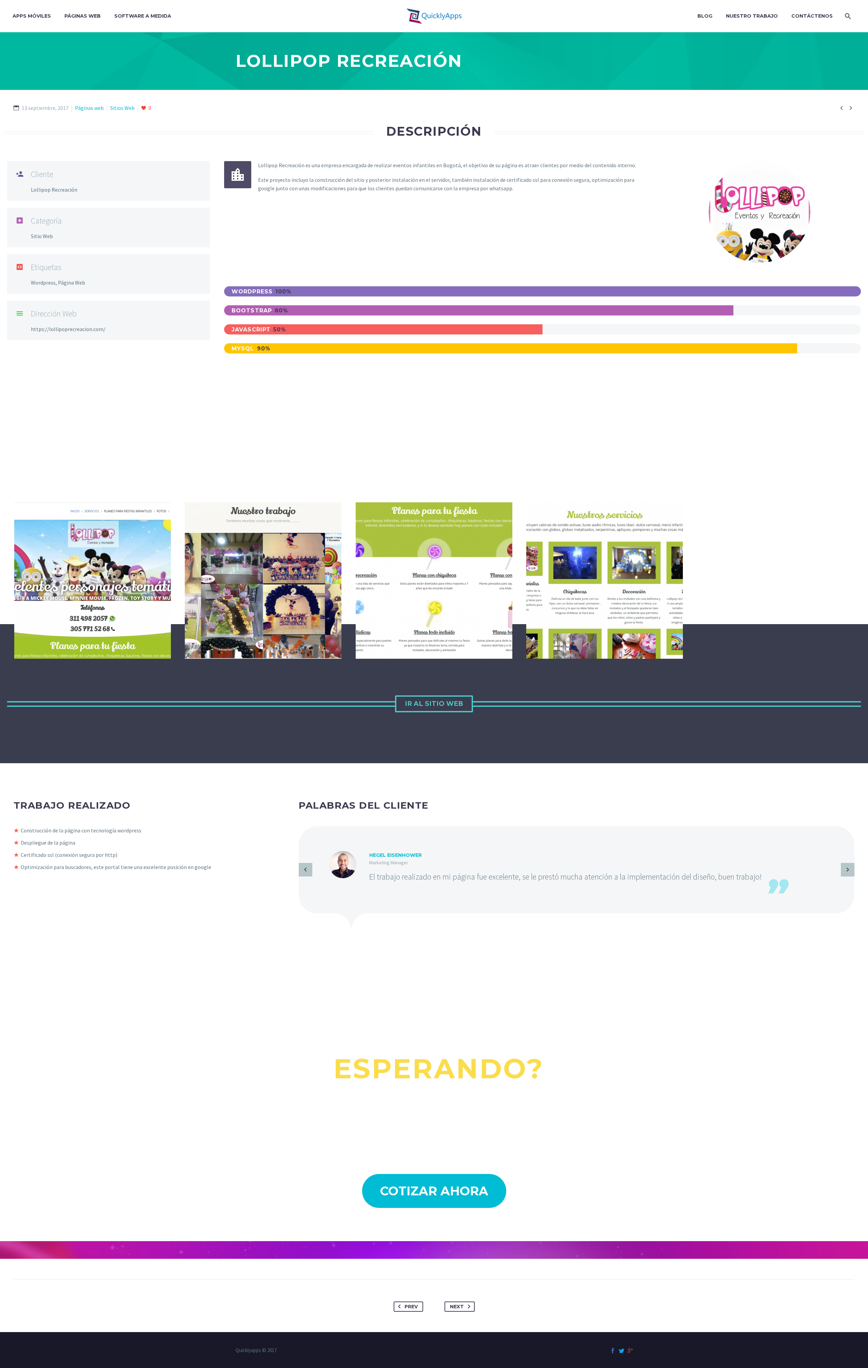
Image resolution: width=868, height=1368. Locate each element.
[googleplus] (630, 1350)
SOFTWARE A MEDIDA (142, 16)
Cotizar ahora (434, 1190)
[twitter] (621, 1350)
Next (457, 1307)
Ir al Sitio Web (434, 704)
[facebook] (612, 1350)
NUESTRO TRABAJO (752, 16)
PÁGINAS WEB (82, 16)
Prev (411, 1307)
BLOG (704, 16)
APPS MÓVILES (32, 16)
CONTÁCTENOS (812, 16)
